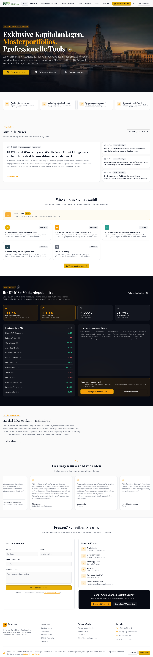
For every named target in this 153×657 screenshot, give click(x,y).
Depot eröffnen (99, 604)
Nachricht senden (40, 588)
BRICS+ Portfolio (47, 638)
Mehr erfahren (10, 441)
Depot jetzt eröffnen (95, 392)
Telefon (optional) (13, 559)
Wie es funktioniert (131, 392)
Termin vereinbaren (123, 3)
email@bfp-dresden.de (128, 632)
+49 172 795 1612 (125, 628)
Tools (97, 3)
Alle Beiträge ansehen (137, 132)
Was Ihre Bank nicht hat (49, 3)
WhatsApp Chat (125, 635)
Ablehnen (133, 653)
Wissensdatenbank (67, 3)
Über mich (33, 3)
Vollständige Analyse (136, 293)
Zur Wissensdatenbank (75, 266)
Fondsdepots (46, 631)
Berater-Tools (46, 635)
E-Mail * (43, 549)
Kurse (80, 3)
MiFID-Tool (45, 641)
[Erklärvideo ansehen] (70, 49)
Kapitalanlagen (46, 628)
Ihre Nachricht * (12, 569)
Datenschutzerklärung (52, 593)
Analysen (88, 3)
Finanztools (83, 631)
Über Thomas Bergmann (87, 638)
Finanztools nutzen (76, 72)
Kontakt (106, 3)
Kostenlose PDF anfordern (125, 604)
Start (25, 3)
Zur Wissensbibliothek (47, 72)
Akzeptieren (144, 653)
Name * (9, 549)
